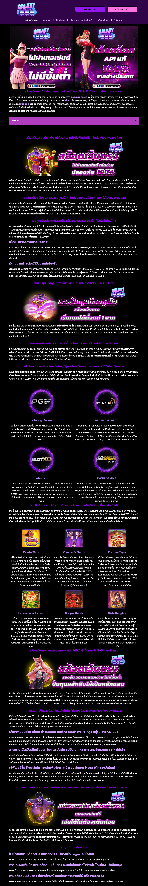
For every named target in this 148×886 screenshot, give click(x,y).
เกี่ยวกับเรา (103, 20)
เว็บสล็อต (24, 104)
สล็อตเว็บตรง (31, 20)
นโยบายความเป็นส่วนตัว (81, 20)
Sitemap (118, 20)
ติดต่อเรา (60, 20)
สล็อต (67, 100)
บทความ (47, 20)
